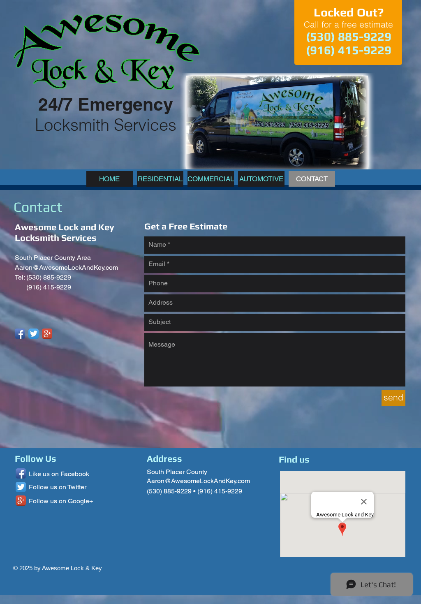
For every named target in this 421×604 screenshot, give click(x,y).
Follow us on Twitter (57, 487)
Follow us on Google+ (61, 501)
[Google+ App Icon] (47, 334)
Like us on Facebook (59, 474)
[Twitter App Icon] (33, 334)
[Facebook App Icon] (20, 334)
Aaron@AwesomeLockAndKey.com (66, 267)
